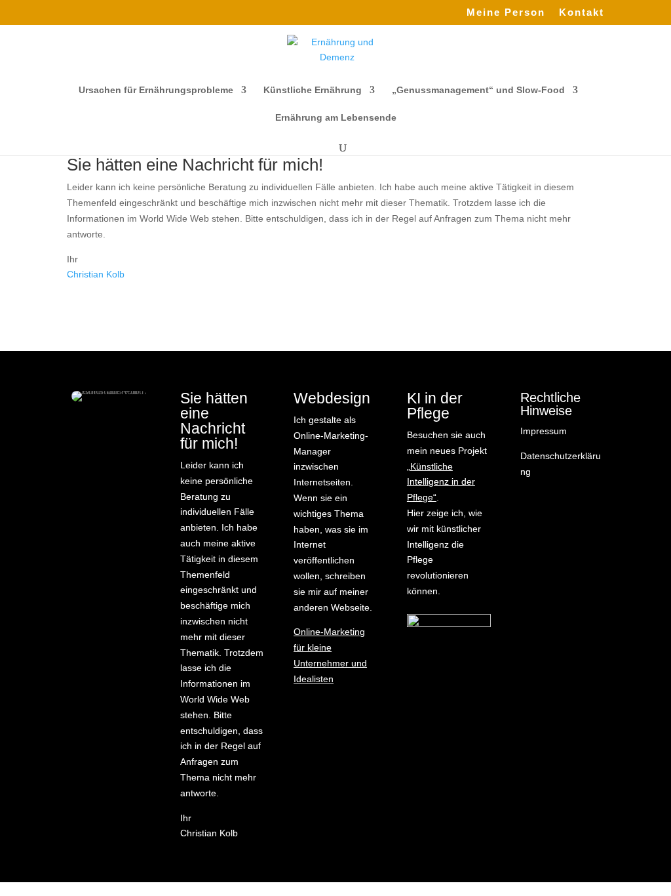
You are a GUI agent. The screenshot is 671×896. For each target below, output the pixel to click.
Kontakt (581, 12)
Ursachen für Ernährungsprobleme (156, 90)
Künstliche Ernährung (312, 90)
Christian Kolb (96, 274)
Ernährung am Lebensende (335, 118)
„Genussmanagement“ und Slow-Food (478, 90)
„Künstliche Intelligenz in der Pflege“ (441, 482)
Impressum (543, 431)
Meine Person (506, 12)
